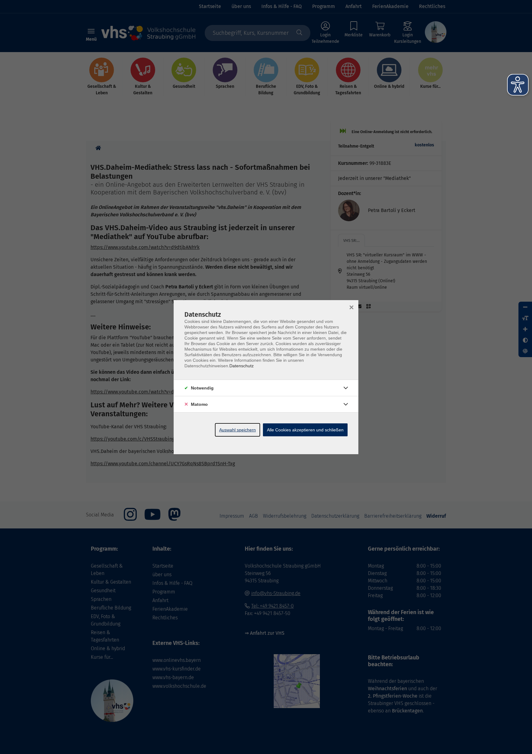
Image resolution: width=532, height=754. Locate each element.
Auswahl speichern (237, 429)
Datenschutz (241, 365)
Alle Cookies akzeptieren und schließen (305, 429)
